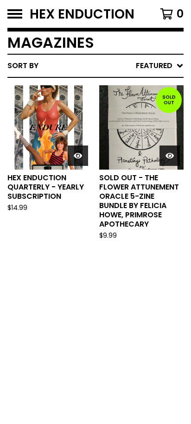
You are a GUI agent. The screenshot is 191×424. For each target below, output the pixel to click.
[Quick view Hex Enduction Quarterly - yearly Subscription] (78, 156)
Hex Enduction (82, 13)
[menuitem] (95, 66)
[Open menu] (14, 13)
